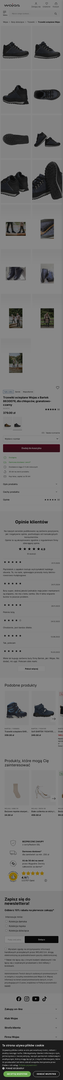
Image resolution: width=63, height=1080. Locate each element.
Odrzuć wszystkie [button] (46, 1074)
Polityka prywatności (28, 1065)
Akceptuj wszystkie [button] (17, 1074)
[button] (31, 1068)
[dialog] (31, 540)
